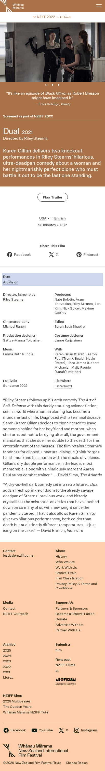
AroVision (10, 282)
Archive (9, 644)
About (60, 551)
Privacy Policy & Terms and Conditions (76, 586)
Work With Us (66, 567)
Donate (61, 619)
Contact (9, 551)
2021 (6, 672)
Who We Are (65, 562)
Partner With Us (68, 630)
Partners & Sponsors (72, 608)
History (61, 556)
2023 (7, 661)
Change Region (77, 763)
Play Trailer (52, 197)
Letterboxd (63, 386)
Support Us (65, 602)
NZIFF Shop (12, 695)
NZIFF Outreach (15, 614)
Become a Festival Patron (75, 614)
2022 (7, 667)
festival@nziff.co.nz (18, 555)
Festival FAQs (66, 573)
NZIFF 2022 (43, 116)
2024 (7, 656)
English (60, 218)
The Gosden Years (17, 706)
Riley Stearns (36, 138)
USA (42, 218)
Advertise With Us (70, 625)
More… (8, 677)
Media (8, 602)
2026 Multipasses (17, 701)
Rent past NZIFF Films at (65, 665)
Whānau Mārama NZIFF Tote (25, 712)
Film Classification (70, 578)
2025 (7, 650)
